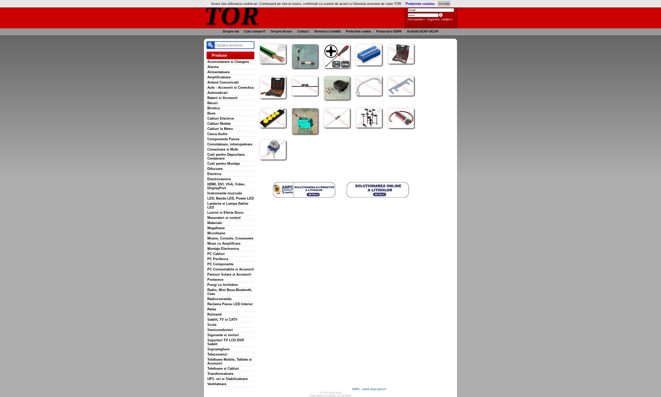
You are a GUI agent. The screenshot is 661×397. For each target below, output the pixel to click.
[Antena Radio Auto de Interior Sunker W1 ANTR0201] (305, 94)
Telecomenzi (217, 354)
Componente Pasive (223, 139)
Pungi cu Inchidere (222, 285)
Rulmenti (214, 314)
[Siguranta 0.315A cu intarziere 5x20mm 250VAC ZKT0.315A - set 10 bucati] (305, 67)
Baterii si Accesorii (222, 98)
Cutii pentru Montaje (223, 164)
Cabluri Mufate (219, 124)
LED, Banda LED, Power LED (230, 198)
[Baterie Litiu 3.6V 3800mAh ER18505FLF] (401, 127)
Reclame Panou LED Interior (230, 304)
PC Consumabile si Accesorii (230, 269)
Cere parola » (416, 19)
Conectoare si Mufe (222, 149)
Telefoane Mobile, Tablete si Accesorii (229, 361)
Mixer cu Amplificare (223, 243)
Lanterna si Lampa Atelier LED (227, 205)
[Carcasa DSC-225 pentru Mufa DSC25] (337, 98)
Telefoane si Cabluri (223, 368)
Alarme (213, 67)
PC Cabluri (216, 254)
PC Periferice (217, 259)
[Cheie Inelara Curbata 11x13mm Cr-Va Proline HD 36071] (369, 94)
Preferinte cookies (420, 4)
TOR (231, 15)
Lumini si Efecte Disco (225, 212)
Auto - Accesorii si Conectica (230, 87)
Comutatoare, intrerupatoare (229, 144)
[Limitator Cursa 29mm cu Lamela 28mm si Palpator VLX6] (305, 133)
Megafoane (216, 228)
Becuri (212, 103)
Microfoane (216, 233)
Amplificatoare (219, 77)
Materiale (214, 223)
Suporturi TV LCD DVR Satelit (225, 342)
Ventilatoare (216, 384)
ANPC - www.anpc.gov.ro (369, 389)
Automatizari (217, 93)
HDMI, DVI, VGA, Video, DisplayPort (226, 186)
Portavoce (215, 280)
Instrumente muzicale (224, 193)
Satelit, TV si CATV (222, 319)
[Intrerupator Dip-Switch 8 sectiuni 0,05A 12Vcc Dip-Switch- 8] (369, 64)
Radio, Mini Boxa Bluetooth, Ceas (229, 292)
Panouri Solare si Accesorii (229, 274)
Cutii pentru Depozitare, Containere (226, 156)
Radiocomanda (219, 299)
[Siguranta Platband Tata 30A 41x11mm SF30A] (401, 94)
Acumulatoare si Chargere (228, 62)
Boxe (211, 113)
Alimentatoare (218, 72)
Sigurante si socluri (223, 335)
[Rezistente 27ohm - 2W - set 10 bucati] (337, 126)
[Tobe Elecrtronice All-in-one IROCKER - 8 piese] (369, 126)
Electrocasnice (219, 179)
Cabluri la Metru (220, 129)
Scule (211, 325)
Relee (211, 309)
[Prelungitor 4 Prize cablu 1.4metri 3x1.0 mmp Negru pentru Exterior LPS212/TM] (273, 126)
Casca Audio (217, 134)
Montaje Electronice (223, 249)
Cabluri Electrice (220, 118)
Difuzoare (215, 169)
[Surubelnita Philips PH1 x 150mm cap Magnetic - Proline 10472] (337, 67)
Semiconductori (220, 330)
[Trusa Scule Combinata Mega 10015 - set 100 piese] (401, 62)
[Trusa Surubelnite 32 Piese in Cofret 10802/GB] (273, 97)
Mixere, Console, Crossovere (230, 238)
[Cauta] (210, 45)
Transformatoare (220, 374)
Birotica (213, 108)
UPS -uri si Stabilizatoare (227, 379)
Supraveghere (218, 349)
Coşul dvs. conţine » (440, 19)
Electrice (214, 174)
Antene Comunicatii (223, 82)
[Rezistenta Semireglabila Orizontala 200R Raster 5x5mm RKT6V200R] (273, 158)
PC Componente (220, 264)
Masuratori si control (224, 218)
